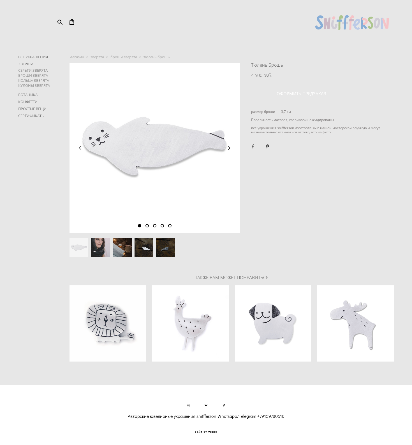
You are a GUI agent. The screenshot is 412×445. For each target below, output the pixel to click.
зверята (97, 56)
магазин (77, 56)
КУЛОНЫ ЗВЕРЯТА (34, 85)
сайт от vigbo (206, 431)
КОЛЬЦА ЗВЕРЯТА (33, 80)
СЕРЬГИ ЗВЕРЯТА (33, 70)
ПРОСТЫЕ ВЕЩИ (32, 108)
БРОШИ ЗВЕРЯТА (33, 75)
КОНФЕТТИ (28, 101)
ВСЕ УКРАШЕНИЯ (33, 56)
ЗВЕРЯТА (25, 63)
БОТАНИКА (28, 94)
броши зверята (123, 56)
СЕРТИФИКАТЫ (31, 115)
